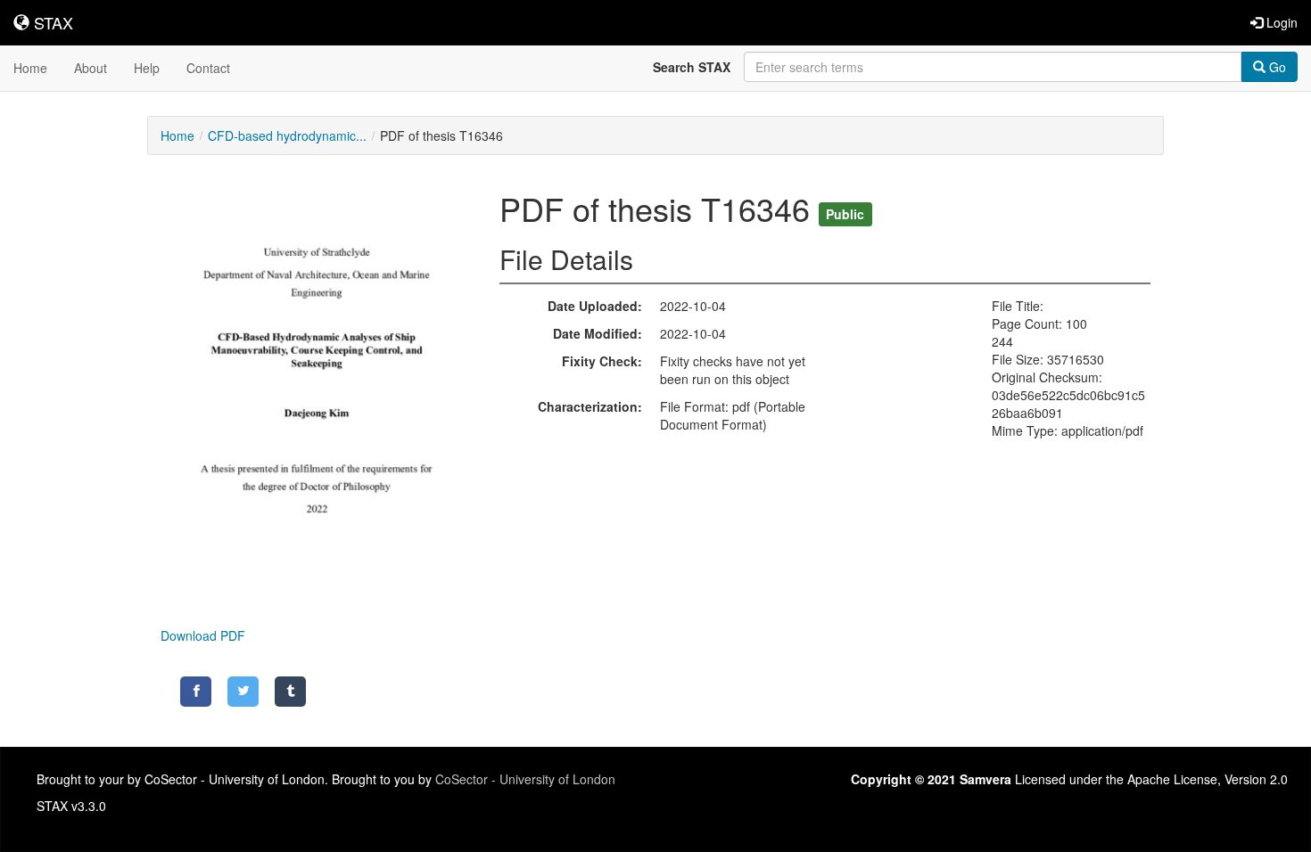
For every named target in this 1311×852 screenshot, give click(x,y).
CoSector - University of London (525, 779)
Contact (208, 68)
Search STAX (691, 67)
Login (1280, 22)
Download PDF (203, 635)
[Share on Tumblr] (290, 691)
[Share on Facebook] (195, 691)
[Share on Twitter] (243, 691)
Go (1276, 67)
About (90, 68)
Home (30, 68)
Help (147, 68)
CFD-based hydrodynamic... (287, 135)
